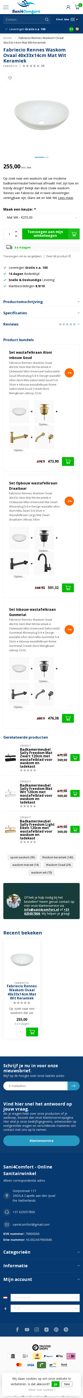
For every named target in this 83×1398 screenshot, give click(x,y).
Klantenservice (42, 1141)
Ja (55, 1384)
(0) (42, 66)
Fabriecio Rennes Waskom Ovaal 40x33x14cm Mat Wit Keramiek (22, 992)
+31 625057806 (24, 1212)
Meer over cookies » (42, 1390)
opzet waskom (22, 857)
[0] (77, 7)
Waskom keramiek (57, 857)
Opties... (44, 424)
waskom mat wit (25, 865)
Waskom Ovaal (58, 865)
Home (7, 38)
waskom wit (41, 872)
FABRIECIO (10, 66)
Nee (67, 1384)
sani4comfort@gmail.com (31, 1224)
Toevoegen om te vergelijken (22, 256)
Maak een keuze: (19, 209)
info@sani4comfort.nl (41, 909)
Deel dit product (57, 256)
